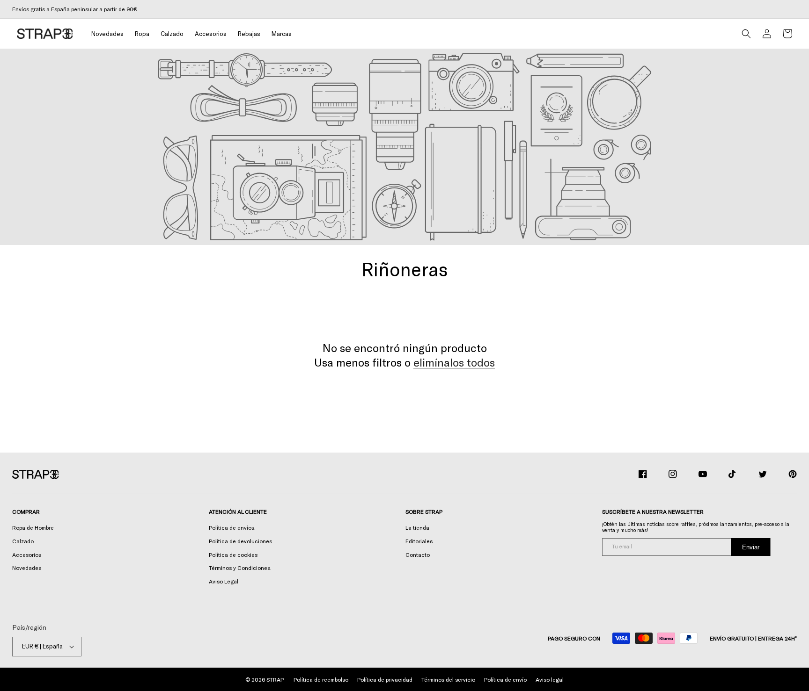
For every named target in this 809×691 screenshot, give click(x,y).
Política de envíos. (232, 527)
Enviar (750, 547)
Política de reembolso (321, 679)
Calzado (23, 541)
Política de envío (505, 679)
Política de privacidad (384, 679)
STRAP (274, 679)
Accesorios (26, 554)
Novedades (26, 567)
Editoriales (419, 541)
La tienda (417, 527)
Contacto (417, 554)
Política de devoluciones (240, 541)
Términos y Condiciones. (240, 567)
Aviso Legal (223, 581)
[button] (142, 33)
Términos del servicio (448, 679)
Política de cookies (233, 554)
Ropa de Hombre (33, 527)
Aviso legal (550, 679)
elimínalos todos (454, 362)
